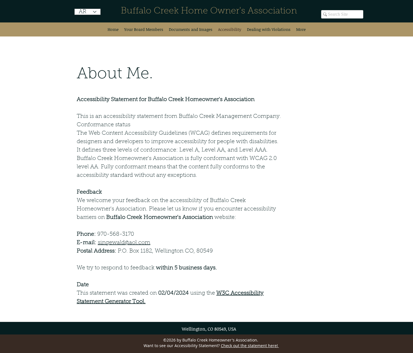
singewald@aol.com (124, 243)
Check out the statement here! (250, 345)
